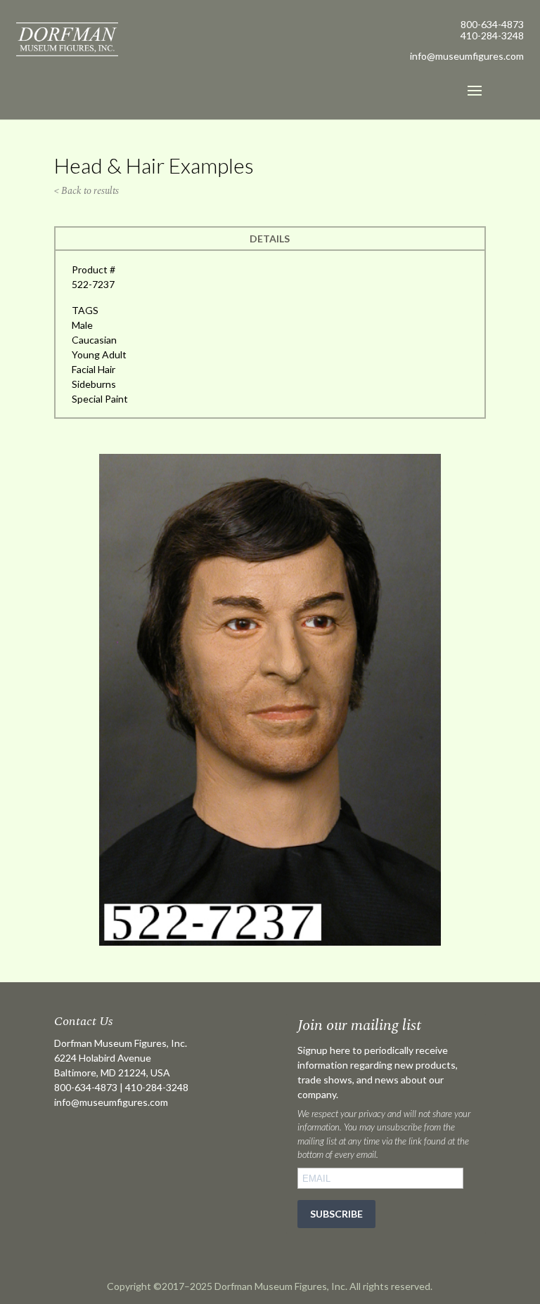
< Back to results (86, 190)
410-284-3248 (492, 35)
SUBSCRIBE (336, 1214)
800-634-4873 (492, 24)
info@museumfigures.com (111, 1102)
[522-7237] (270, 942)
